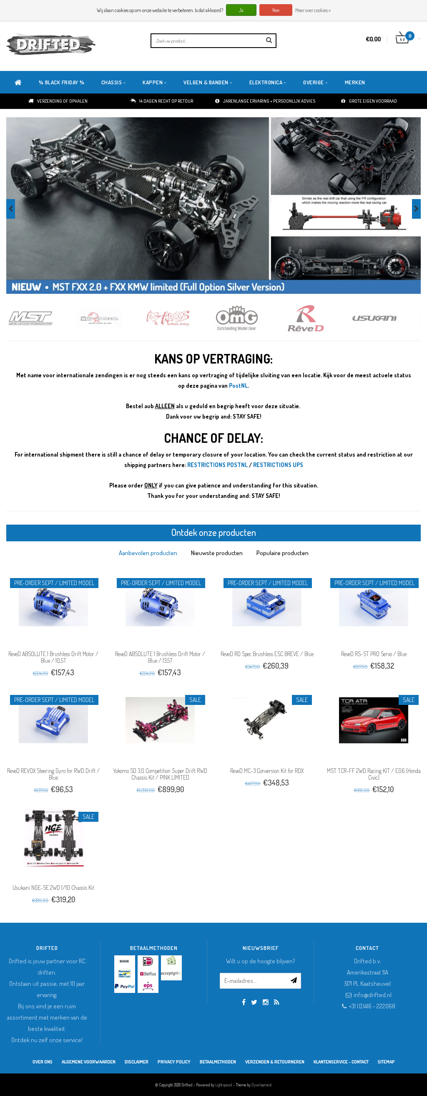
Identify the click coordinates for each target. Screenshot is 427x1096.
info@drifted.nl (373, 995)
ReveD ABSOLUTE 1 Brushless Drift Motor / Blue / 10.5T (53, 657)
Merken (355, 82)
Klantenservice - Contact (341, 1062)
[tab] (148, 552)
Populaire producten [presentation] (282, 553)
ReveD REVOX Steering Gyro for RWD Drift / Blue (53, 774)
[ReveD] (315, 318)
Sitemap (386, 1062)
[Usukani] (384, 318)
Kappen (153, 82)
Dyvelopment (261, 1084)
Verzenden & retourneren (274, 1062)
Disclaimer (136, 1062)
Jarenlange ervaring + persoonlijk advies (269, 101)
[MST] (40, 318)
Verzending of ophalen (62, 101)
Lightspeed (223, 1084)
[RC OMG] (247, 318)
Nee (275, 10)
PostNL (238, 385)
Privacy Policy (174, 1062)
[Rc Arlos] (178, 318)
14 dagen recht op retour (166, 101)
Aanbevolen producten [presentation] (148, 553)
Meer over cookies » (313, 10)
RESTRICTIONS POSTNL (217, 464)
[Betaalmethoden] (124, 961)
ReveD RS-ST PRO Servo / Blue (374, 653)
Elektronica (266, 82)
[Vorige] (10, 209)
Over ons (43, 1062)
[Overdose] (109, 318)
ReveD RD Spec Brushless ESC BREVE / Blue (267, 653)
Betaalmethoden (218, 1062)
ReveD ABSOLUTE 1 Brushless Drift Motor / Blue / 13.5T (160, 657)
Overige (313, 82)
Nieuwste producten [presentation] (217, 553)
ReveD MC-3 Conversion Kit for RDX (267, 770)
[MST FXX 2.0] (213, 205)
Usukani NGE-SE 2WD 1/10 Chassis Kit (53, 887)
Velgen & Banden (206, 82)
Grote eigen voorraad (373, 101)
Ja (241, 10)
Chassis (111, 82)
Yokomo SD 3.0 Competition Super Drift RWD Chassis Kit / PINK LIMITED (160, 774)
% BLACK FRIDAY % (62, 82)
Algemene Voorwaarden (89, 1062)
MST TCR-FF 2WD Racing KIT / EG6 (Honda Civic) (374, 774)
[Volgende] (416, 209)
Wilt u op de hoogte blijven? (260, 961)
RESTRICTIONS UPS (278, 464)
